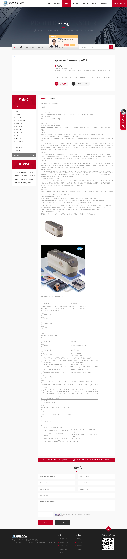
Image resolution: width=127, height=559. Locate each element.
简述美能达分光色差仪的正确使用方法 (25, 175)
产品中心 (66, 3)
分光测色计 (19, 114)
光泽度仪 (18, 138)
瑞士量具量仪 (63, 552)
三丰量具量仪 (63, 545)
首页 (49, 3)
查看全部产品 (17, 155)
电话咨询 (123, 122)
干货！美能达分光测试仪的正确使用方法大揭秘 (25, 172)
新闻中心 (75, 3)
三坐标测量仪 (63, 539)
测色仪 (56, 30)
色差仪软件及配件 (21, 120)
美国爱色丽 (19, 126)
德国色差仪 (19, 117)
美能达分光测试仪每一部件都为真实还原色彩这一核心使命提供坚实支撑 (25, 179)
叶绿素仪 (18, 129)
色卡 (17, 144)
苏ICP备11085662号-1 (41, 542)
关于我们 (57, 3)
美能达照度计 (19, 132)
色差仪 (61, 30)
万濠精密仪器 (63, 549)
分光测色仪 (19, 147)
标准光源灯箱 (19, 141)
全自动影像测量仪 (64, 542)
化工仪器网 (21, 542)
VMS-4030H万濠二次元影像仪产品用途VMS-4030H (61, 460)
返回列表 (77, 460)
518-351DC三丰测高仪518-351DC (34, 47)
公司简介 (79, 539)
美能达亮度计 (19, 123)
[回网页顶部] (123, 116)
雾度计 (18, 111)
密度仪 (18, 135)
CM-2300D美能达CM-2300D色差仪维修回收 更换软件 (101, 460)
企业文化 (79, 542)
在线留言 (94, 3)
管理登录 (27, 542)
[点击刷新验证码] (58, 514)
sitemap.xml (51, 542)
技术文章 (85, 3)
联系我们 (104, 3)
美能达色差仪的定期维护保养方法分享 (25, 183)
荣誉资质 (79, 545)
